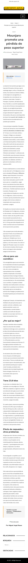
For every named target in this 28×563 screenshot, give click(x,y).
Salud (14, 31)
